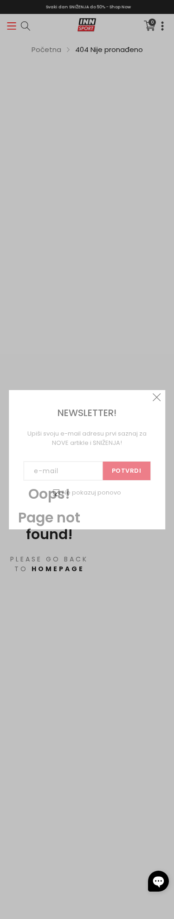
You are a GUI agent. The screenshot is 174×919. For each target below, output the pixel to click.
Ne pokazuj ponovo (91, 492)
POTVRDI (127, 470)
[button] (158, 881)
